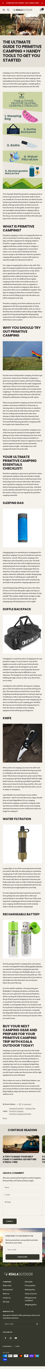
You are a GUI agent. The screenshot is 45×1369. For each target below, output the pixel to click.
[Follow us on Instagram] (10, 1338)
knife (10, 795)
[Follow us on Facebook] (5, 1338)
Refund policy (30, 1290)
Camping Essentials (16, 1109)
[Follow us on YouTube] (15, 1338)
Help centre (7, 1285)
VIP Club (6, 1302)
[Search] (8, 10)
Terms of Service (23, 1181)
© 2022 (17, 1346)
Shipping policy (31, 1305)
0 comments (26, 1104)
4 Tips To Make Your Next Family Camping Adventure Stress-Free (19, 1159)
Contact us (6, 1298)
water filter (8, 868)
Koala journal (8, 1290)
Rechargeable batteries (33, 967)
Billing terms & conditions (30, 1299)
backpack (7, 659)
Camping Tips (30, 1109)
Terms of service (31, 1294)
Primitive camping (10, 235)
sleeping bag (9, 552)
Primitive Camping (16, 1111)
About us (6, 1294)
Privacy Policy (8, 1181)
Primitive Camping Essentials (20, 1114)
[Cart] (41, 10)
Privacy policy (30, 1285)
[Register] (37, 1324)
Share (5, 1118)
